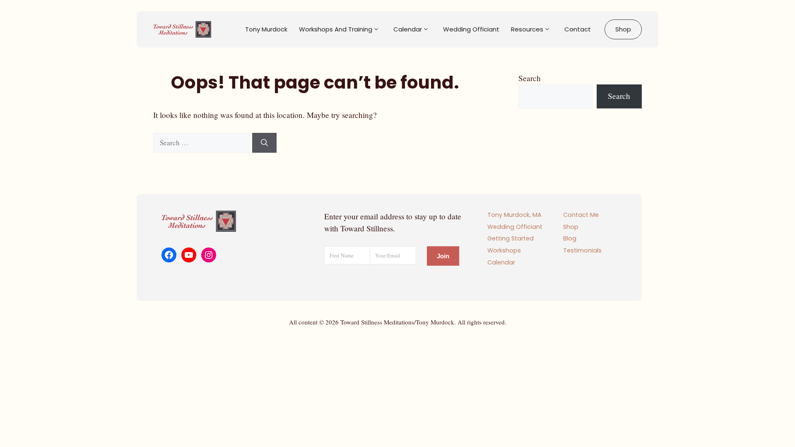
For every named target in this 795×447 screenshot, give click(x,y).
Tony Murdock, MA (514, 215)
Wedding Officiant (471, 29)
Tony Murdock (266, 29)
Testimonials (582, 250)
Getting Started (510, 238)
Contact (577, 29)
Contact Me (581, 215)
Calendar (407, 29)
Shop (623, 29)
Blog (569, 238)
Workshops (504, 250)
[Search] (264, 143)
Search (529, 78)
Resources (527, 29)
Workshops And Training (335, 29)
